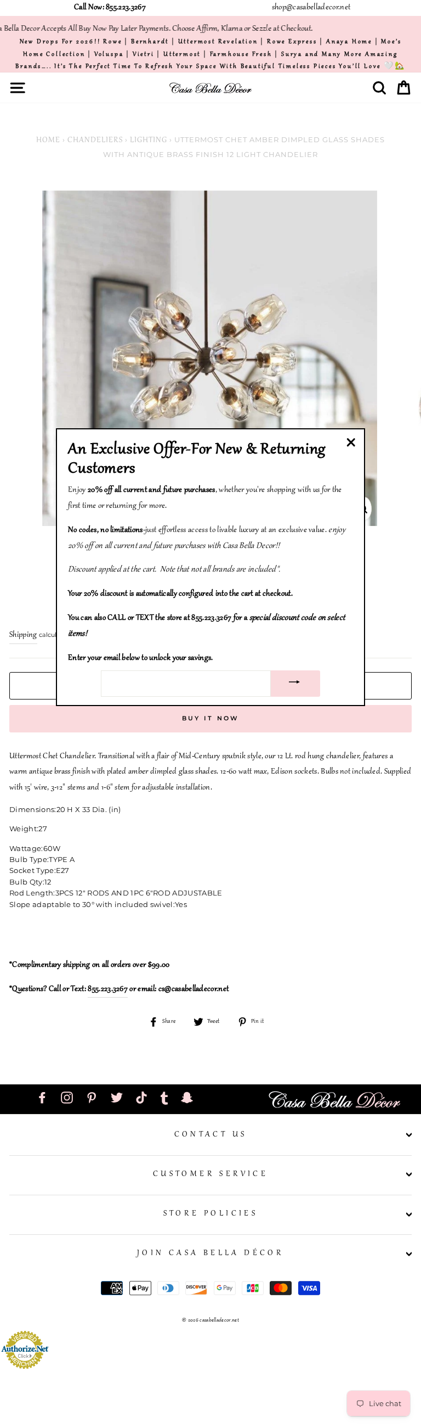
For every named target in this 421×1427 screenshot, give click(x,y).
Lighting (148, 141)
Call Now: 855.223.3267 (110, 8)
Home (48, 141)
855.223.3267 (108, 989)
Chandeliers (95, 141)
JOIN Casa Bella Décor (210, 1253)
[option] (210, 54)
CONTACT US (210, 1135)
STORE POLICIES (210, 1214)
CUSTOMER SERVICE (210, 1174)
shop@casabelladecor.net (311, 8)
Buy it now (211, 718)
